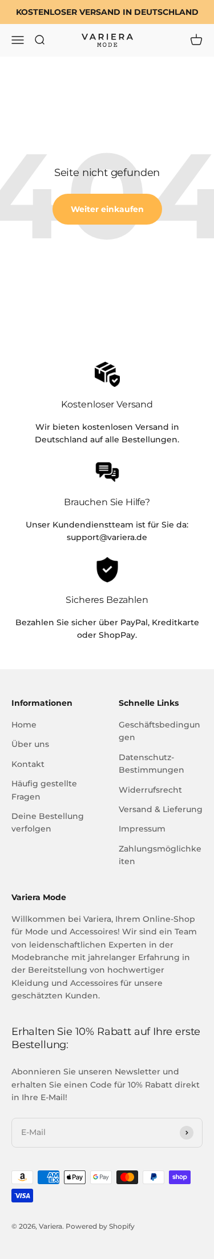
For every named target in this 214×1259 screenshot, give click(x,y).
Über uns (30, 744)
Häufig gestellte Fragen (44, 789)
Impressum (142, 829)
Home (24, 725)
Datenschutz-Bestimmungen (151, 763)
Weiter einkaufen (107, 209)
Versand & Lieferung (161, 809)
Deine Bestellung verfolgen (47, 822)
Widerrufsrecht (150, 790)
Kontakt (28, 764)
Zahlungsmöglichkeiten (160, 855)
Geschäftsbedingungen (159, 731)
